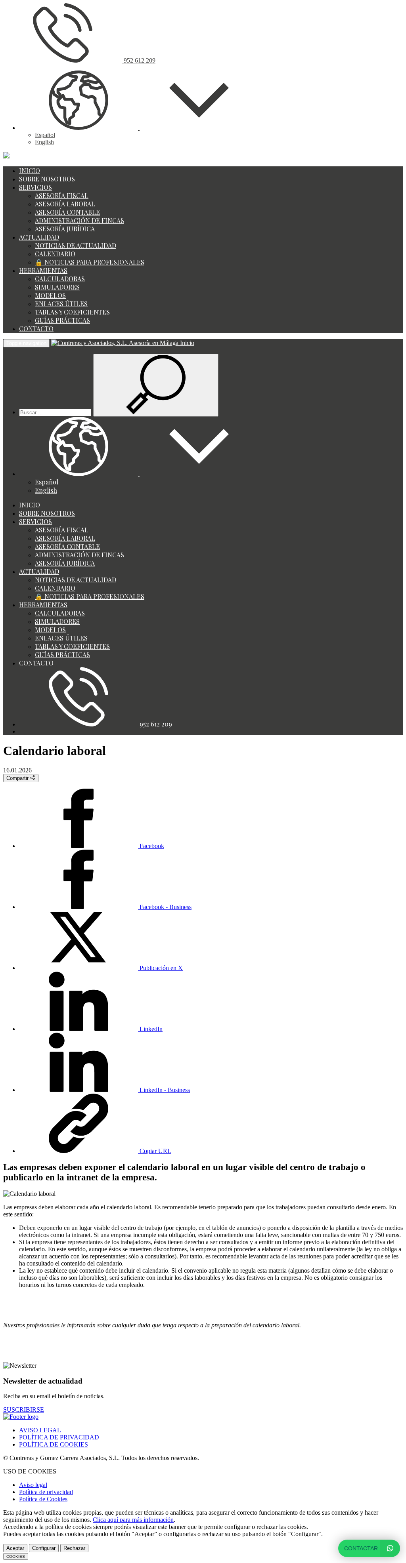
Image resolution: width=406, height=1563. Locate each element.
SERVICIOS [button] (35, 187)
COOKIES (15, 1556)
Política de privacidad (46, 1492)
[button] (139, 127)
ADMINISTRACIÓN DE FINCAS (79, 220)
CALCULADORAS (60, 278)
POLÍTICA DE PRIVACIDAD (59, 1437)
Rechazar (74, 1548)
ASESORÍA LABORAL (65, 204)
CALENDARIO (55, 254)
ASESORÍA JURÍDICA (65, 229)
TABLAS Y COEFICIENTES (72, 312)
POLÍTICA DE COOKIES (53, 1444)
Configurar (44, 1548)
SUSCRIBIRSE (23, 1409)
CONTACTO (36, 328)
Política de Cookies (43, 1499)
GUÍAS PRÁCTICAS (62, 320)
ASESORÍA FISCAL (61, 195)
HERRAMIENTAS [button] (43, 270)
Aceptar (15, 1548)
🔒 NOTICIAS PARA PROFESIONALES (89, 262)
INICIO (29, 170)
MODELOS (50, 295)
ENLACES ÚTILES (61, 303)
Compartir (18, 778)
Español (45, 135)
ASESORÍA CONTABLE (67, 212)
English (44, 142)
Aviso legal (33, 1484)
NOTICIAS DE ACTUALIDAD (75, 245)
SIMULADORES (57, 287)
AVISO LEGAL (40, 1430)
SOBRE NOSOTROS (47, 179)
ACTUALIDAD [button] (39, 237)
